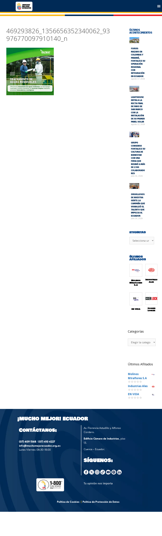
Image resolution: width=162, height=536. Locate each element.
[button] (159, 6)
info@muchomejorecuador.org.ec (40, 445)
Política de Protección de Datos (101, 502)
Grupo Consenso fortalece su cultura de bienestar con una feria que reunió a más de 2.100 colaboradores (138, 158)
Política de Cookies (68, 502)
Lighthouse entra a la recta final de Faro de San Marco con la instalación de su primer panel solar (138, 109)
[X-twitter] (91, 472)
